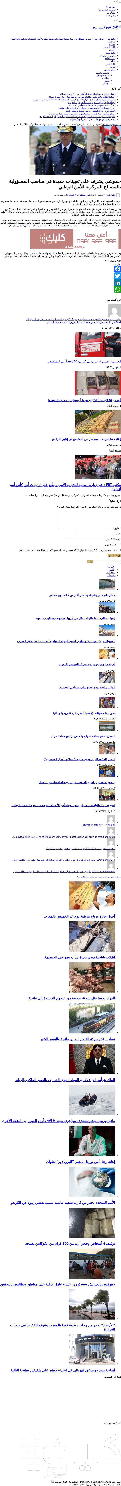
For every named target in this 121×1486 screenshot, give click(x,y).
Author (89, 877)
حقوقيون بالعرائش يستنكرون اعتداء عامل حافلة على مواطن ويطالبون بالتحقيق (57, 1284)
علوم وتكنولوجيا (107, 55)
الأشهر (112, 569)
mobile (83, 877)
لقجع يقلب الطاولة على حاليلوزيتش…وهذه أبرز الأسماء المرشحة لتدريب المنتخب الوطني (63, 805)
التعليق (116, 528)
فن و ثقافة (110, 58)
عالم (113, 61)
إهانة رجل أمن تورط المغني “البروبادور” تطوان (92, 119)
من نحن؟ (110, 6)
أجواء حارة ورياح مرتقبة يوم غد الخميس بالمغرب (91, 102)
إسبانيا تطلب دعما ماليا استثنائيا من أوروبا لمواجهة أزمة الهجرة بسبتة (82, 96)
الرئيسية (117, 124)
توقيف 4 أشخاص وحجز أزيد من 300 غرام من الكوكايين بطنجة (70, 1243)
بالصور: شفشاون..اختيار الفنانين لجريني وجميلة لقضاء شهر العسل (77, 782)
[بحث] (120, 2)
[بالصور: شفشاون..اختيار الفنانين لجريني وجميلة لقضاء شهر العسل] (107, 776)
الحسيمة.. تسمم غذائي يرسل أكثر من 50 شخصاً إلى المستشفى (84, 361)
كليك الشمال (109, 47)
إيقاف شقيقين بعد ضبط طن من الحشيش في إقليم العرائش (86, 439)
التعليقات (110, 572)
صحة (112, 66)
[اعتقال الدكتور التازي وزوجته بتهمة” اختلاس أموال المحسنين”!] (107, 753)
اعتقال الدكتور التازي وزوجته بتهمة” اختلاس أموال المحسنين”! (79, 759)
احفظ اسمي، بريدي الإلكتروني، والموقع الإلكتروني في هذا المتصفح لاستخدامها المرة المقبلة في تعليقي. (67, 550)
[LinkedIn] (60, 282)
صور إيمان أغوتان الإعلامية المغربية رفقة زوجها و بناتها (84, 713)
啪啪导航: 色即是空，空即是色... (98, 825)
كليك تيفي (110, 64)
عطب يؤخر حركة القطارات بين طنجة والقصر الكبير (90, 110)
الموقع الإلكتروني (112, 544)
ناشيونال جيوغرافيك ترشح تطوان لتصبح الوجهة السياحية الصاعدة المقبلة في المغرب (74, 99)
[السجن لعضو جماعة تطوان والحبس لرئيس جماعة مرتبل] (107, 730)
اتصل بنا (111, 12)
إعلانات (105, 83)
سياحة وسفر (103, 75)
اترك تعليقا (74, 194)
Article (94, 877)
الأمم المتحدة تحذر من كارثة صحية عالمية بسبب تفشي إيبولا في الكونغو (63, 1202)
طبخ (107, 80)
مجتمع (112, 44)
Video (100, 877)
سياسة (111, 41)
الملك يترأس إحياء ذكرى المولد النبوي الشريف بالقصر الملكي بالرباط (81, 113)
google (110, 877)
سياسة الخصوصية (106, 9)
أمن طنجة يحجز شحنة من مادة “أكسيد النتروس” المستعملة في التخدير (84, 322)
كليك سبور (110, 52)
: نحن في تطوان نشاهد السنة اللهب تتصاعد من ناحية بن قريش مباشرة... (80, 848)
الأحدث (111, 567)
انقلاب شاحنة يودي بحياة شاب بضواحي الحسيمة (92, 105)
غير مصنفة (107, 124)
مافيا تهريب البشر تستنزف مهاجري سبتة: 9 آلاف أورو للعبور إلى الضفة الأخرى (77, 116)
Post (78, 877)
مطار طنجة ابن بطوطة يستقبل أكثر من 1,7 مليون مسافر (87, 94)
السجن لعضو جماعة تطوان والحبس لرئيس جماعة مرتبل (82, 736)
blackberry (117, 877)
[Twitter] (60, 275)
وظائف (105, 78)
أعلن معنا (110, 15)
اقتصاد (112, 50)
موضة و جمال (102, 72)
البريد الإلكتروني (113, 539)
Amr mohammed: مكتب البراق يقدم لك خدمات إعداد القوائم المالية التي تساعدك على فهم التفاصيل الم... (64, 860)
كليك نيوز (110, 194)
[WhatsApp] (60, 289)
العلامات (111, 575)
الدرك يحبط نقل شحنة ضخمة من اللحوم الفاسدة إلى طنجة (86, 108)
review (104, 877)
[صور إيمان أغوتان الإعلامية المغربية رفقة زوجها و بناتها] (107, 707)
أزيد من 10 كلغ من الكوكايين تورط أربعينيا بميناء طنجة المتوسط (84, 400)
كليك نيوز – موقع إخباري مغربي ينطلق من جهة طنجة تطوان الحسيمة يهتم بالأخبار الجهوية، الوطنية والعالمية (63, 38)
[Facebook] (60, 269)
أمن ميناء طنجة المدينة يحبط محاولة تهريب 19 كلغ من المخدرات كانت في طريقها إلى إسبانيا (73, 319)
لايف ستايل (109, 69)
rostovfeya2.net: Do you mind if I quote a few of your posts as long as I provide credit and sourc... (63, 837)
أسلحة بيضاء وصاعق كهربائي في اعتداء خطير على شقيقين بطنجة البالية (63, 1370)
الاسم (118, 533)
